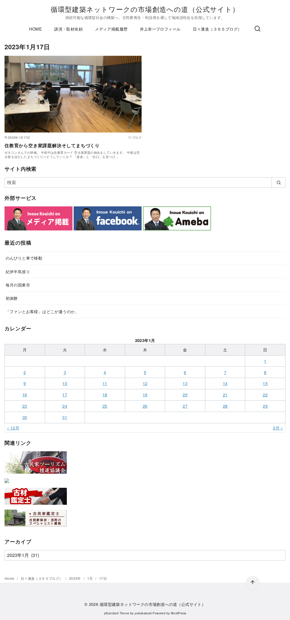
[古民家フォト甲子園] (7, 484)
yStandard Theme (116, 613)
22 (265, 394)
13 (185, 383)
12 (145, 383)
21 (225, 394)
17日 (103, 578)
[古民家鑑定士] (36, 527)
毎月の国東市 (18, 285)
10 (64, 383)
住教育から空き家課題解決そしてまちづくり (52, 145)
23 (24, 406)
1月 (90, 578)
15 (265, 383)
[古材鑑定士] (36, 506)
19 (145, 394)
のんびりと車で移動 (24, 258)
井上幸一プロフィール (160, 29)
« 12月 (13, 428)
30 (24, 417)
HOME (35, 29)
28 (225, 406)
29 (265, 406)
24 (64, 406)
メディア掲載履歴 (111, 29)
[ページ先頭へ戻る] (252, 582)
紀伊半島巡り (18, 271)
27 (185, 406)
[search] (278, 182)
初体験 (12, 298)
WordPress (178, 613)
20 (185, 394)
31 (64, 417)
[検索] (257, 29)
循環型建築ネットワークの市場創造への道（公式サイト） (145, 9)
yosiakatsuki (143, 613)
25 (105, 406)
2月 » (278, 428)
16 (24, 394)
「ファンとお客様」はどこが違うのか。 (42, 311)
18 (105, 394)
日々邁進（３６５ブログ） (217, 29)
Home (10, 578)
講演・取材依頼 (68, 29)
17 (64, 394)
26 (145, 406)
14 (225, 383)
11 (105, 383)
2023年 (75, 578)
